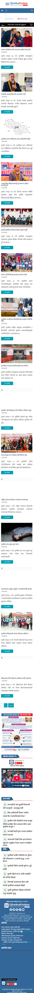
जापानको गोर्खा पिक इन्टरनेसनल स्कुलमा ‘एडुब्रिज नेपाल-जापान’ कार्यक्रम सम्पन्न (17, 842)
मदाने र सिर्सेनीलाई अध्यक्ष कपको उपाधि (14, 274)
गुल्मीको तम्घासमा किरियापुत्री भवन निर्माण (14, 365)
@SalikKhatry (27, 931)
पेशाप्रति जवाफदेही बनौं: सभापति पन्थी (13, 94)
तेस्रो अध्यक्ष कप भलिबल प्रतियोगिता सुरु (14, 455)
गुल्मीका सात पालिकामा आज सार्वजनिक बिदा (15, 139)
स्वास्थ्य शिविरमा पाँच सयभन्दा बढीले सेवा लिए (16, 49)
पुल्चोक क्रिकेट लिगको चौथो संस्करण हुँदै (14, 230)
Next (11, 705)
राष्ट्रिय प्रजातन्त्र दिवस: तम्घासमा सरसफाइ (14, 499)
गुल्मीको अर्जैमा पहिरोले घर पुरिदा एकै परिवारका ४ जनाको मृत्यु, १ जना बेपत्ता (17, 858)
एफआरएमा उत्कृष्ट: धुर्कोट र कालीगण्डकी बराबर (16, 589)
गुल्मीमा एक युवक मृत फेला (10, 544)
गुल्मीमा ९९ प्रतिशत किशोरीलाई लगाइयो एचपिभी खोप (16, 320)
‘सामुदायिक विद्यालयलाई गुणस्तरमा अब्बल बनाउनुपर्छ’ (14, 184)
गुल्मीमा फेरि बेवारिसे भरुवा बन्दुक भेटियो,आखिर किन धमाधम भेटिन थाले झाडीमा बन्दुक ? (17, 823)
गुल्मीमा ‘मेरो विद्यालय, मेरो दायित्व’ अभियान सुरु (16, 410)
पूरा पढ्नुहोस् (7, 67)
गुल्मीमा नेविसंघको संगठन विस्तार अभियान (14, 633)
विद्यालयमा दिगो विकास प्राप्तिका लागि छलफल (16, 678)
